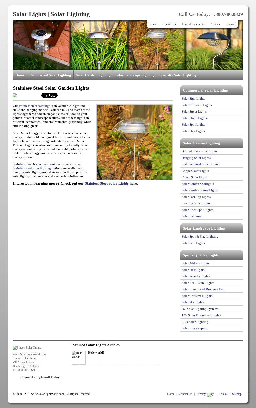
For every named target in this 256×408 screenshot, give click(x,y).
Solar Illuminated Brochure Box (203, 289)
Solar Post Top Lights (196, 197)
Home (153, 24)
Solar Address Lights (196, 263)
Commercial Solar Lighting (50, 75)
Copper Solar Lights (195, 171)
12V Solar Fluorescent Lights (201, 315)
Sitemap (231, 24)
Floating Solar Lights (196, 203)
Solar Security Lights (196, 276)
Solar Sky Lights (193, 302)
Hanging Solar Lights (196, 158)
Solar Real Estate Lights (198, 283)
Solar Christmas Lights (197, 296)
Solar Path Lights (193, 243)
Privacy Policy (205, 394)
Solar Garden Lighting (93, 75)
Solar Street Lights (194, 111)
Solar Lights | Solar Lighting (51, 14)
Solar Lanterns (191, 216)
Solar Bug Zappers (194, 328)
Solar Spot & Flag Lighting (200, 236)
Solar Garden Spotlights (198, 184)
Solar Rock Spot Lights (197, 210)
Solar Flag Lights (193, 131)
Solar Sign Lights (193, 98)
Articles (215, 24)
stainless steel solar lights (36, 106)
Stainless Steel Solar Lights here (111, 183)
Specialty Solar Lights (201, 255)
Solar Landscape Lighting (135, 75)
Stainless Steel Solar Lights (200, 164)
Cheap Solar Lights (195, 177)
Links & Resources (193, 24)
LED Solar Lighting (195, 322)
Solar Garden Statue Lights (200, 190)
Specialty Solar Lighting (178, 75)
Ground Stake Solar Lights (200, 151)
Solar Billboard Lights (197, 105)
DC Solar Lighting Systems (200, 309)
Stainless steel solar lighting (32, 168)
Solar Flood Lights (194, 118)
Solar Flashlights (193, 270)
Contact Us (169, 24)
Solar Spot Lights (193, 124)
